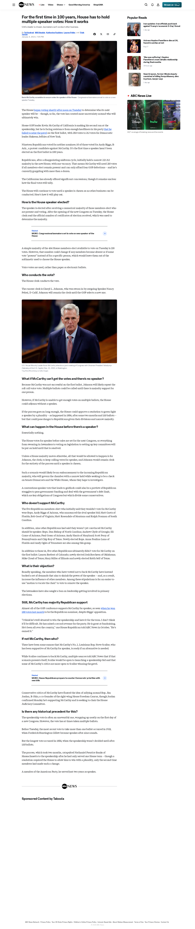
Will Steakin (40, 32)
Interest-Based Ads (105, 922)
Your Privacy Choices (152, 922)
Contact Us (165, 922)
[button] (14, 4)
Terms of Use (139, 922)
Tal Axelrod (29, 32)
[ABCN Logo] (26, 5)
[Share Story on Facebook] (94, 34)
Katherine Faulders (54, 32)
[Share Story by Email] (107, 34)
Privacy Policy (45, 922)
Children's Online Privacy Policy (85, 922)
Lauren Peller (69, 32)
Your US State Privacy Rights (62, 922)
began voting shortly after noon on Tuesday (57, 110)
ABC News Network (32, 922)
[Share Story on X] (101, 34)
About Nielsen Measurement (123, 922)
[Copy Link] (114, 34)
